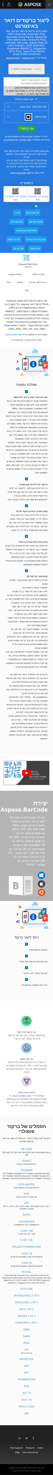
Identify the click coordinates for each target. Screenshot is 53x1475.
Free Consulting (30, 1452)
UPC (26, 1203)
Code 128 (26, 1230)
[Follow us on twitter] (26, 1436)
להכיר (17, 212)
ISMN (26, 1336)
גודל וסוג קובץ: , (33, 106)
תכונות (20, 282)
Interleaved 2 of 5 (26, 1295)
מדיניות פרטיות (11, 139)
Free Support (16, 1447)
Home (40, 1447)
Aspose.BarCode (13, 334)
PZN (26, 1386)
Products (30, 1447)
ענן (12, 339)
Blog (17, 1452)
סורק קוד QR (17, 221)
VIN (26, 1413)
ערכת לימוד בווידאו (38, 282)
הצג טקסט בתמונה (24, 99)
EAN (26, 1193)
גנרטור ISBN (14, 239)
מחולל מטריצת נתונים (26, 230)
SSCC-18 (26, 1399)
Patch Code (26, 1406)
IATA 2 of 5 (26, 1309)
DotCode (26, 1289)
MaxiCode (26, 1359)
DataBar (26, 1170)
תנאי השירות (25, 139)
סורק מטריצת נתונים (35, 239)
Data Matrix (26, 1184)
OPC (26, 1372)
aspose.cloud (13, 57)
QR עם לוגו (18, 248)
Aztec (26, 1214)
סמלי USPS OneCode (20, 172)
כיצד (8, 282)
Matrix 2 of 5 (27, 1316)
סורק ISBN (35, 248)
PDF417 (26, 1160)
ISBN (26, 1329)
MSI (26, 1366)
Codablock (26, 1221)
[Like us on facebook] (33, 1436)
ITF (26, 1349)
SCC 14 (26, 1393)
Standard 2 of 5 (26, 1322)
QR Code (26, 1149)
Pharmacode (27, 1379)
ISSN (26, 1343)
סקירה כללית (38, 274)
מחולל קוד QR (35, 221)
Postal (26, 1272)
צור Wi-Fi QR (32, 212)
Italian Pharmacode (26, 1246)
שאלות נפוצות (15, 274)
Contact (15, 1471)
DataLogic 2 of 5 (26, 1302)
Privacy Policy (36, 1471)
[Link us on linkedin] (20, 1436)
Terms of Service (24, 1471)
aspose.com (28, 57)
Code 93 (26, 1263)
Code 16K (26, 1240)
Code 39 (26, 1253)
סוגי (26, 290)
